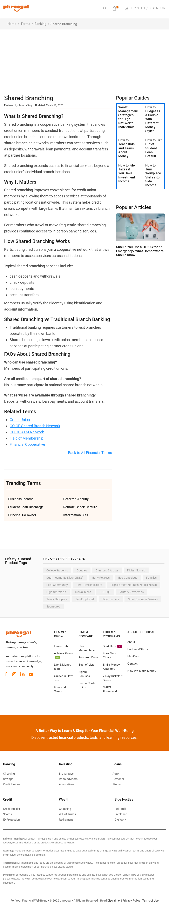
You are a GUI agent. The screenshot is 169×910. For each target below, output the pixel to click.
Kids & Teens (83, 592)
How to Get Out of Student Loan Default (153, 148)
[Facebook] (6, 674)
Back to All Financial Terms (90, 452)
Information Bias (75, 515)
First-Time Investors (89, 584)
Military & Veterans (132, 592)
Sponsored (53, 606)
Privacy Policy (131, 900)
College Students (57, 570)
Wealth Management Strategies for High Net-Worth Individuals (128, 117)
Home (11, 24)
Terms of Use (150, 900)
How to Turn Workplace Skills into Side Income (153, 175)
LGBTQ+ (105, 592)
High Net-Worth (56, 592)
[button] (105, 8)
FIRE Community (57, 584)
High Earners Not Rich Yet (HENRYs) (134, 584)
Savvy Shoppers (56, 599)
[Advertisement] (84, 60)
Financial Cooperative (27, 444)
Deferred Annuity (76, 499)
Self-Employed (85, 599)
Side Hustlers (110, 599)
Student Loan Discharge (26, 507)
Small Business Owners (143, 599)
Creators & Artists (107, 570)
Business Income (21, 499)
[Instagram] (14, 674)
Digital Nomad (136, 570)
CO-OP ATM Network (27, 432)
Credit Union (20, 419)
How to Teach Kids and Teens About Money (126, 148)
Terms (25, 24)
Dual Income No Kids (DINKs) (64, 577)
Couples (82, 570)
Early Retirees (101, 577)
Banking (40, 24)
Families (151, 577)
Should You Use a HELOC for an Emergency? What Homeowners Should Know (139, 251)
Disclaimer (114, 900)
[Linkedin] (22, 674)
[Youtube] (31, 674)
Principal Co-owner (22, 515)
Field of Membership (26, 438)
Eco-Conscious (127, 577)
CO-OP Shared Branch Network (35, 426)
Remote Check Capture (80, 507)
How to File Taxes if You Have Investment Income (126, 173)
